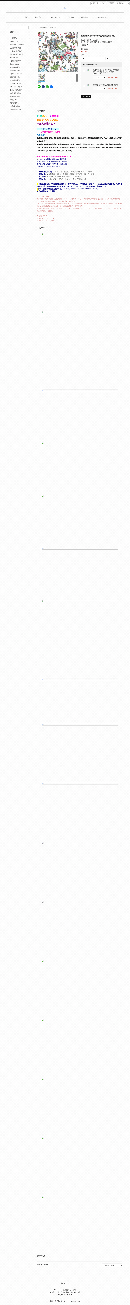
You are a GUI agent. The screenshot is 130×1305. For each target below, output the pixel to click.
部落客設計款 (15, 77)
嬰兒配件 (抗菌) (15, 109)
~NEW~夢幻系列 (16, 51)
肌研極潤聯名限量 (16, 54)
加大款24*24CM (16, 103)
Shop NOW (54, 17)
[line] (39, 86)
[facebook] (43, 86)
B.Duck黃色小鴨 (16, 90)
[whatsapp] (47, 86)
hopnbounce (14, 41)
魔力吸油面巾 (15, 106)
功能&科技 (101, 17)
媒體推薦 (84, 17)
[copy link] (51, 86)
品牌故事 (70, 17)
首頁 (26, 17)
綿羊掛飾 (13, 100)
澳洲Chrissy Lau (16, 74)
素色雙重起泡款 (16, 93)
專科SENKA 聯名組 (17, 44)
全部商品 (13, 38)
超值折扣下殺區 (16, 61)
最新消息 (38, 17)
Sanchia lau (14, 64)
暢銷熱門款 (14, 57)
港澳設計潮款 (15, 96)
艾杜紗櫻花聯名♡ (16, 48)
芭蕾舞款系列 (15, 70)
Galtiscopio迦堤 (16, 83)
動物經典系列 (15, 80)
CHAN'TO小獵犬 (16, 87)
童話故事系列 (15, 67)
